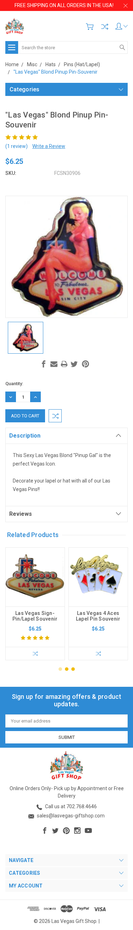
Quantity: (14, 383)
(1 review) (16, 146)
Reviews (20, 513)
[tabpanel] (35, 603)
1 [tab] (60, 669)
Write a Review (48, 146)
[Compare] (105, 26)
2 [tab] (66, 669)
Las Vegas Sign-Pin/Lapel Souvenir (35, 616)
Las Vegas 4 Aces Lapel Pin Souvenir (98, 616)
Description (24, 435)
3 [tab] (73, 669)
